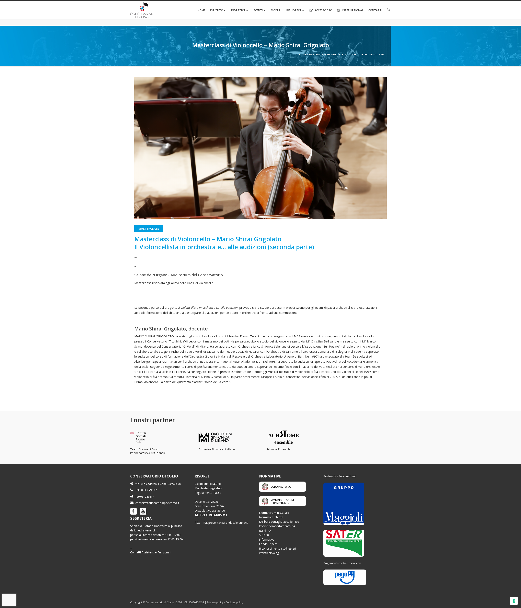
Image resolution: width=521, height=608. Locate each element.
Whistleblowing (269, 553)
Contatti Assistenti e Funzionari (150, 552)
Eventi (258, 10)
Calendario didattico (208, 484)
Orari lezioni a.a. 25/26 (209, 506)
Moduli (276, 10)
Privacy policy (215, 602)
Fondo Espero (268, 544)
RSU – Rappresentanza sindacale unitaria (221, 523)
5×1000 (264, 535)
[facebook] (133, 511)
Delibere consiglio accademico (279, 521)
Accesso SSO (323, 10)
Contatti (375, 10)
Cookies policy (234, 602)
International (352, 10)
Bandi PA (265, 530)
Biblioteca (293, 10)
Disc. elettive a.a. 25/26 (210, 511)
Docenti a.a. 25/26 (207, 502)
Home (201, 10)
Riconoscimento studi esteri (277, 548)
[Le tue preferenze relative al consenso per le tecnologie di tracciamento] (514, 601)
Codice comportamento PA (277, 526)
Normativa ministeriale (274, 513)
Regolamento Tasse (208, 493)
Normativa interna (271, 517)
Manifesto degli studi (208, 488)
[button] (389, 10)
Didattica (238, 10)
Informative (266, 539)
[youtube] (143, 511)
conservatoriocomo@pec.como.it (157, 503)
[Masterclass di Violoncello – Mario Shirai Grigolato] (260, 148)
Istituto (216, 10)
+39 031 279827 (146, 490)
